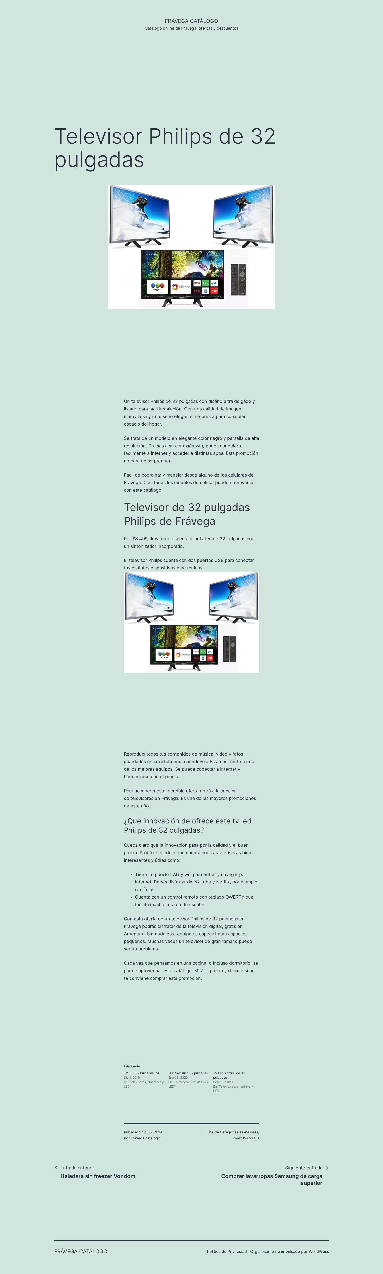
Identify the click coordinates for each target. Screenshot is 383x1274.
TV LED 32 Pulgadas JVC (142, 1073)
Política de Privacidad (227, 1251)
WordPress (319, 1251)
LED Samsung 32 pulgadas (188, 1073)
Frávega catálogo (191, 21)
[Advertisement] (191, 84)
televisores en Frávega (154, 798)
